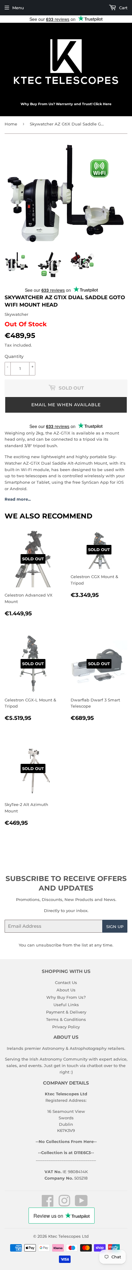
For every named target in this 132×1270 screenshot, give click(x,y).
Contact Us (66, 982)
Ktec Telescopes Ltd (68, 1236)
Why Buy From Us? (66, 997)
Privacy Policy (66, 1026)
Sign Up (114, 926)
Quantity (14, 356)
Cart (122, 7)
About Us (66, 989)
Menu (18, 7)
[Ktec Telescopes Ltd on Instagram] (64, 1204)
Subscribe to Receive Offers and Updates (66, 883)
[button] (66, 404)
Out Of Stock (26, 324)
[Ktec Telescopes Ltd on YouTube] (81, 1204)
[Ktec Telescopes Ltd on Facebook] (47, 1204)
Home (11, 123)
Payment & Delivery (66, 1012)
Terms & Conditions (66, 1019)
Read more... (18, 499)
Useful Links (66, 1004)
